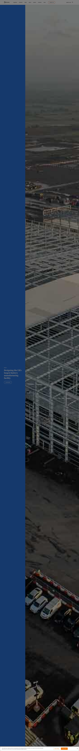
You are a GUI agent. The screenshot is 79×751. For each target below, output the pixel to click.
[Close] (77, 748)
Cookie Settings (56, 748)
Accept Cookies (64, 748)
